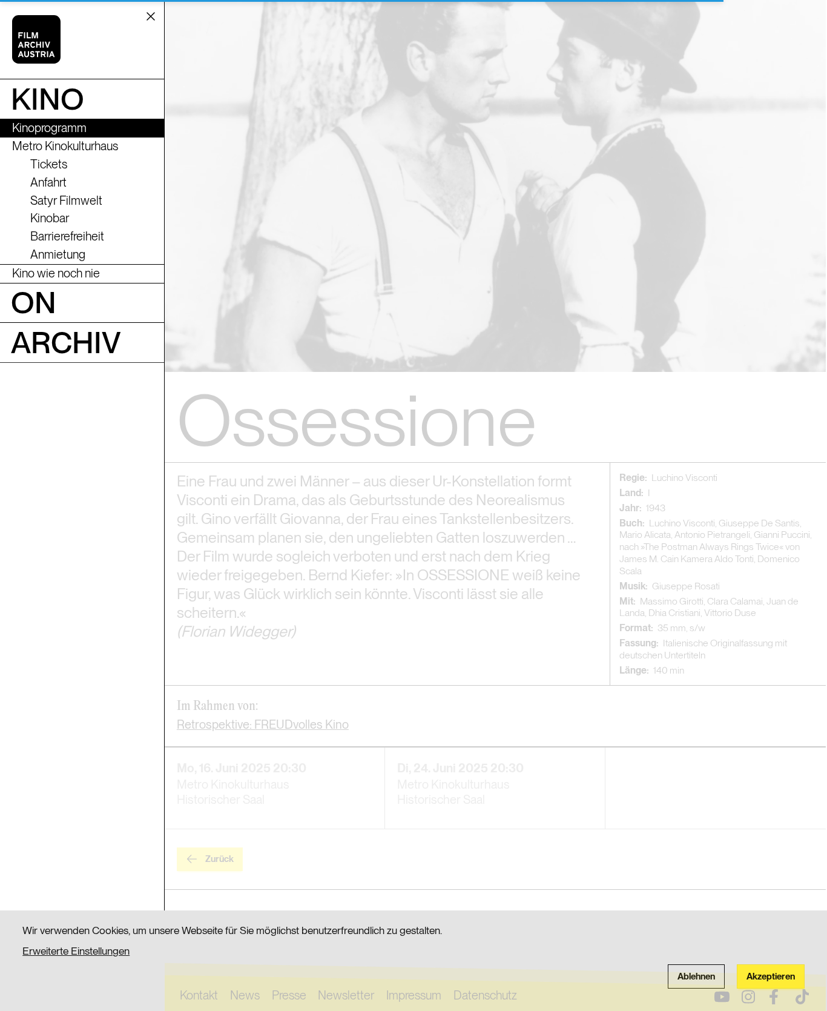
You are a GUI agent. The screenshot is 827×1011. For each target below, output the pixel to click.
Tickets (48, 164)
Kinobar (49, 218)
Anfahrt (48, 182)
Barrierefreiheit (67, 236)
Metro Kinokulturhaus (65, 146)
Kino (47, 99)
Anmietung (57, 254)
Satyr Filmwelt (66, 200)
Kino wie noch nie (56, 273)
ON (33, 302)
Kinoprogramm (49, 128)
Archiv (66, 342)
